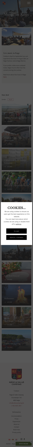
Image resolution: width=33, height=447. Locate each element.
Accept (16, 231)
